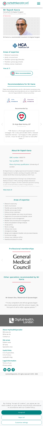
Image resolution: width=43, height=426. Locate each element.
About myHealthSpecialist (12, 330)
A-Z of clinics (7, 355)
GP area (5, 345)
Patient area (7, 342)
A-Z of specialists (8, 353)
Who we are (7, 332)
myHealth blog (7, 357)
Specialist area (7, 347)
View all (5, 68)
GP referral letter (7, 16)
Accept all (21, 412)
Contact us (6, 336)
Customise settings (21, 422)
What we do (7, 334)
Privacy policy (7, 365)
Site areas (6, 340)
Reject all (21, 417)
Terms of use (7, 363)
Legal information (9, 361)
